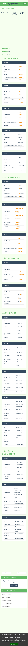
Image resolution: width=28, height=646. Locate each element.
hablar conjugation (7, 597)
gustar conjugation (7, 594)
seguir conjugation (7, 603)
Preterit (6, 85)
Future (5, 153)
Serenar (20, 573)
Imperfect (6, 108)
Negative (6, 285)
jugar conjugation (6, 600)
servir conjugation (6, 606)
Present (6, 63)
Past (5, 371)
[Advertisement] (14, 32)
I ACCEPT (14, 644)
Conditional (7, 131)
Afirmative (6, 262)
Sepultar (7, 573)
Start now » (14, 585)
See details (16, 642)
